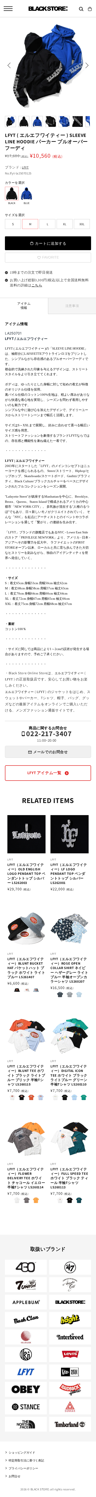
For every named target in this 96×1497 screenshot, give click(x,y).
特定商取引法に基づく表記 (26, 1460)
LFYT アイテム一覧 (44, 772)
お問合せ (14, 1476)
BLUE (26, 193)
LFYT (25, 167)
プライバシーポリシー (23, 1468)
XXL (82, 224)
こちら (37, 285)
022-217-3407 (49, 736)
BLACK (11, 193)
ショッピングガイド (22, 1452)
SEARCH (81, 8)
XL (64, 224)
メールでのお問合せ (50, 751)
